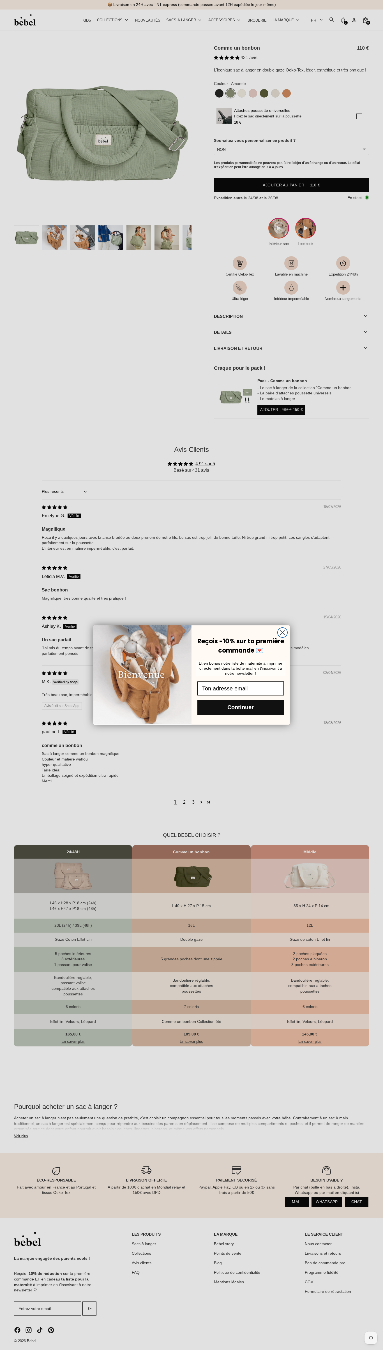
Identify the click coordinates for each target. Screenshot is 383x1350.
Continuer (240, 707)
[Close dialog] (282, 632)
